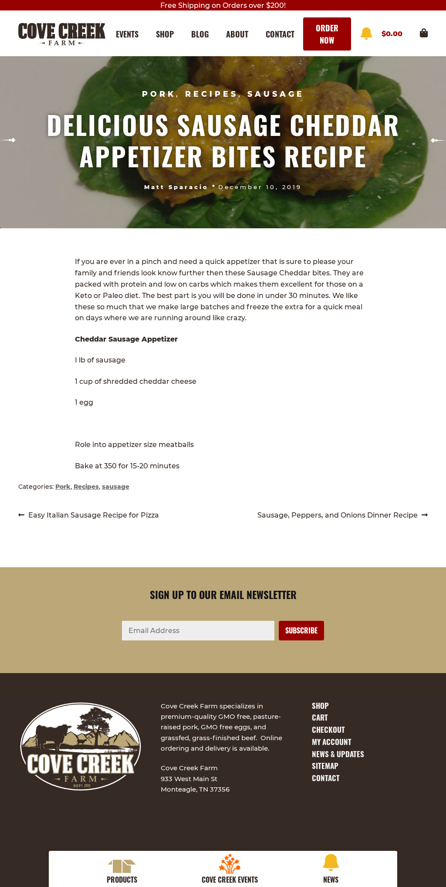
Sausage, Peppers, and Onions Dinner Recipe (337, 516)
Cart (320, 717)
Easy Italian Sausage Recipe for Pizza (93, 516)
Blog (200, 34)
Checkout (328, 729)
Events (127, 34)
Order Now (327, 34)
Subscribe (366, 34)
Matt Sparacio (176, 186)
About (237, 34)
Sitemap (325, 765)
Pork (159, 93)
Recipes (211, 93)
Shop (165, 34)
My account (331, 741)
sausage (275, 93)
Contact (280, 34)
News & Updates (338, 753)
